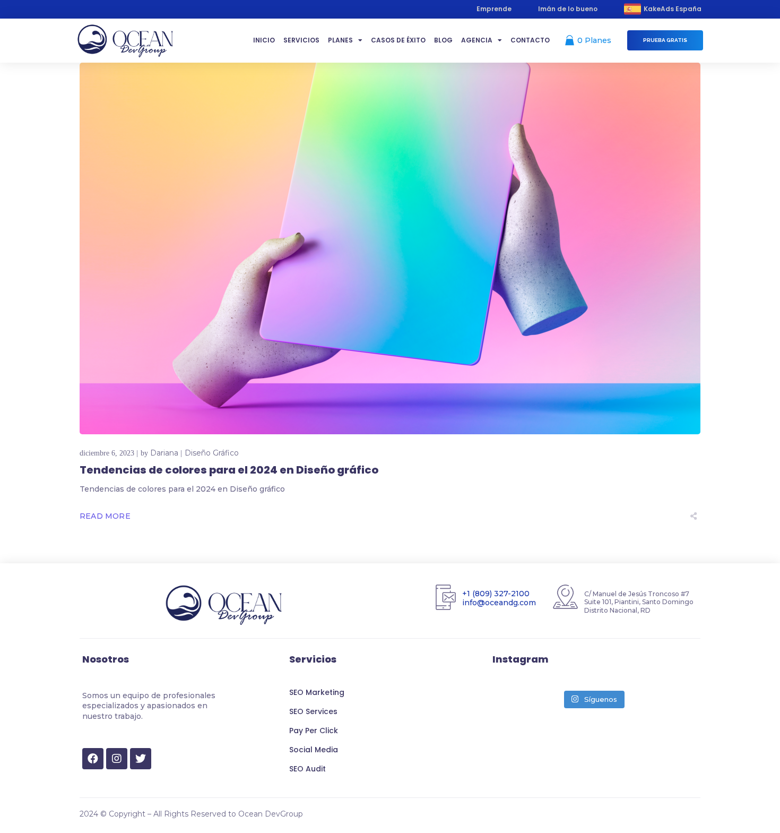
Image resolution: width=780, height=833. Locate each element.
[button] (665, 40)
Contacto (530, 40)
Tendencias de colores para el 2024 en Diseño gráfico (229, 469)
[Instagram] (116, 758)
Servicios (301, 40)
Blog (443, 40)
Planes (340, 40)
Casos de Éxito (398, 40)
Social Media (313, 749)
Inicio (264, 40)
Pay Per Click (313, 730)
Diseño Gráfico (212, 453)
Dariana (164, 453)
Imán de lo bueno (567, 8)
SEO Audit (307, 768)
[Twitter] (140, 758)
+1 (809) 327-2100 (496, 593)
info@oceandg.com (499, 602)
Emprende (494, 8)
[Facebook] (92, 758)
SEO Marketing (316, 692)
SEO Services (313, 711)
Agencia (476, 40)
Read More (105, 516)
